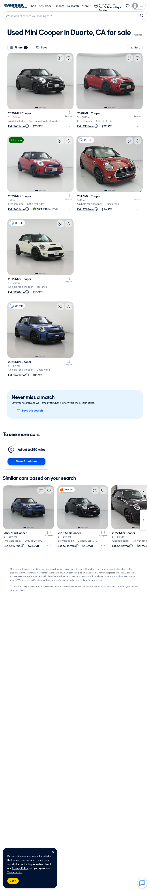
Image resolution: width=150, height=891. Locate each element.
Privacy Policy (20, 868)
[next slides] (143, 519)
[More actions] (68, 126)
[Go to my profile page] (138, 5)
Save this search (32, 410)
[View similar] (60, 58)
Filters (21, 47)
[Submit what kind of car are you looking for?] (142, 16)
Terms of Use (14, 872)
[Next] (69, 81)
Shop (33, 6)
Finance (59, 6)
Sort (137, 47)
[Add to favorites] (68, 58)
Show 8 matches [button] (26, 461)
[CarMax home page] (15, 6)
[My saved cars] (127, 5)
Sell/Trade (45, 6)
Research (73, 6)
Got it (13, 880)
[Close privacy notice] (53, 852)
